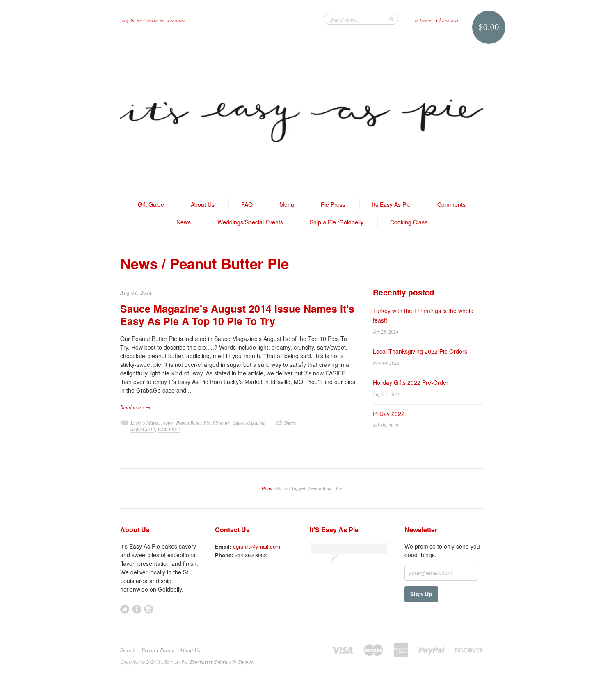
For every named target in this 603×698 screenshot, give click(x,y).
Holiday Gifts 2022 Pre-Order (410, 382)
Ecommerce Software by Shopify (221, 661)
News (183, 222)
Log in (127, 20)
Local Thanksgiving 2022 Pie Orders (420, 351)
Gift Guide (151, 204)
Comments (451, 204)
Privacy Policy (158, 650)
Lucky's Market (145, 422)
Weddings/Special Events (250, 222)
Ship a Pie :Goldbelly (336, 222)
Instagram (148, 609)
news (168, 422)
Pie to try (221, 422)
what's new (169, 429)
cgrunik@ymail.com (256, 546)
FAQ (247, 204)
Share (290, 422)
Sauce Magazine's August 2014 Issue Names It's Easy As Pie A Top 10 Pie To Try (237, 314)
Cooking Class (408, 222)
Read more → (135, 407)
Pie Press (333, 204)
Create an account (164, 20)
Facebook (137, 609)
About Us (203, 204)
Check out (447, 20)
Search (128, 650)
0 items (423, 20)
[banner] (301, 112)
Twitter (125, 609)
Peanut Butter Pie (193, 422)
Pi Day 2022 (388, 414)
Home (267, 488)
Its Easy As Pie (391, 204)
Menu (286, 204)
